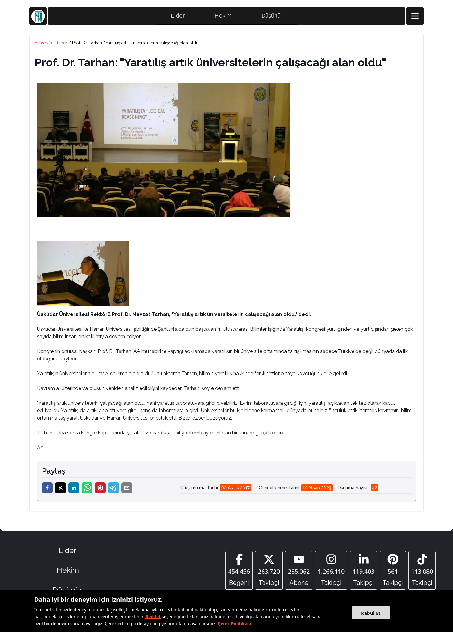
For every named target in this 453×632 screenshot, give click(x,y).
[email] (126, 487)
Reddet (153, 616)
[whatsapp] (87, 487)
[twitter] (60, 487)
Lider (178, 15)
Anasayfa (43, 42)
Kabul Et (371, 613)
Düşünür (272, 15)
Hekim (223, 15)
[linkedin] (73, 487)
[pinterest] (100, 487)
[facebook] (47, 487)
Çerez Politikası (234, 623)
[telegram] (113, 487)
